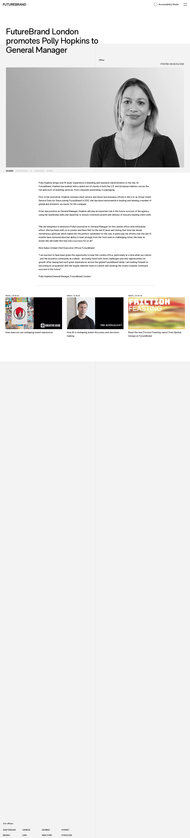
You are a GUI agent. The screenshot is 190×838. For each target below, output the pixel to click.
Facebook (22, 170)
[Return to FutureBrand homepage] (14, 4)
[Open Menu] (185, 4)
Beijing (6, 835)
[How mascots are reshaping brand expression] (33, 313)
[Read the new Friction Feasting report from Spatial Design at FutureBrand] (156, 313)
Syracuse (66, 835)
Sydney (65, 830)
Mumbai (46, 830)
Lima (24, 835)
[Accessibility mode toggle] (156, 4)
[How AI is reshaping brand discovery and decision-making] (95, 313)
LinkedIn (39, 170)
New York (47, 835)
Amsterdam (9, 830)
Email (50, 170)
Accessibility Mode (169, 4)
